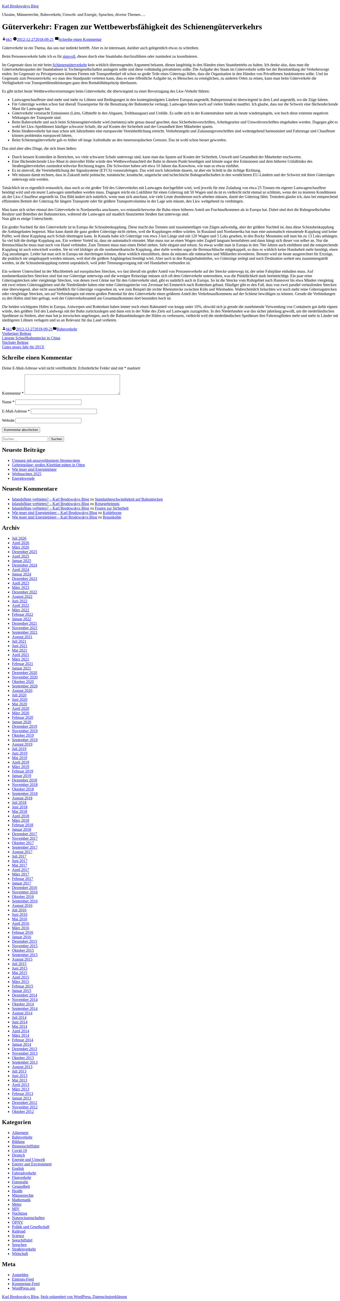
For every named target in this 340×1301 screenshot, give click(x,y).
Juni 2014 (19, 1022)
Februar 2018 (22, 825)
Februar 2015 (22, 986)
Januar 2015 (21, 991)
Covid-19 (19, 1150)
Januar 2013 (21, 1098)
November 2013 (25, 1053)
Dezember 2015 (24, 941)
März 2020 (20, 713)
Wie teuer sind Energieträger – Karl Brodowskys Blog (54, 513)
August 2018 (22, 798)
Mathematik (21, 1200)
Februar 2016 (22, 932)
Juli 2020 (19, 695)
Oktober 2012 (23, 1111)
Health (17, 1191)
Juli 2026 (19, 538)
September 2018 (25, 793)
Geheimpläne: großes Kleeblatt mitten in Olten (48, 465)
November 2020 (25, 677)
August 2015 (22, 959)
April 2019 (20, 762)
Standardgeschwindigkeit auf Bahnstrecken (129, 499)
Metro (16, 1204)
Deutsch (18, 1155)
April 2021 (20, 655)
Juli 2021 (19, 641)
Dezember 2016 (24, 887)
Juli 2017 (19, 856)
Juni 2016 (19, 914)
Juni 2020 (19, 699)
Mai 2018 (19, 811)
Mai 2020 (19, 704)
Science (18, 1236)
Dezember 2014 (24, 995)
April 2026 (20, 543)
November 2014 (25, 999)
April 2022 (20, 605)
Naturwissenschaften (28, 1218)
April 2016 (20, 923)
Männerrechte (23, 1195)
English (18, 1168)
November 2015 (25, 946)
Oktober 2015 (23, 950)
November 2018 (25, 784)
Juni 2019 (19, 753)
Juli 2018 (19, 802)
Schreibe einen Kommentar (80, 39)
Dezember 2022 (24, 592)
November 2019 (25, 731)
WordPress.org (23, 1288)
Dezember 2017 (24, 834)
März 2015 (20, 982)
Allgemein (20, 1133)
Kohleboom (112, 513)
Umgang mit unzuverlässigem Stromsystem (46, 460)
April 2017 (20, 870)
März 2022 (20, 610)
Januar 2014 (21, 1044)
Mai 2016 (19, 919)
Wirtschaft (20, 1253)
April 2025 (20, 556)
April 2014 (20, 1031)
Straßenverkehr (24, 1249)
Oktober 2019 (23, 735)
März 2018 (20, 820)
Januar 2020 (21, 722)
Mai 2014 (19, 1026)
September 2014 (25, 1008)
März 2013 (20, 1089)
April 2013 (20, 1085)
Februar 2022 (22, 614)
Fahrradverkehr (24, 1173)
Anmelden (20, 1275)
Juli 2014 (19, 1017)
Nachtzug (19, 1213)
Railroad (18, 1231)
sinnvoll (69, 56)
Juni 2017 (19, 861)
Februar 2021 (22, 664)
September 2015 (25, 955)
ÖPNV (17, 1222)
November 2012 (25, 1107)
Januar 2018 (21, 829)
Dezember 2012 (24, 1102)
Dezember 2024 (24, 565)
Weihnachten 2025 (26, 474)
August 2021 (22, 637)
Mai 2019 (19, 758)
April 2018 (20, 816)
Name (8, 402)
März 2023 (20, 587)
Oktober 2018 (23, 789)
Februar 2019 (22, 771)
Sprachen (19, 1245)
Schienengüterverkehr (70, 65)
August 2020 (22, 690)
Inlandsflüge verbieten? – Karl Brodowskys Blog (50, 499)
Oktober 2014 (23, 1004)
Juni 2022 (19, 601)
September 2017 (25, 847)
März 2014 (20, 1035)
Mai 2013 (19, 1080)
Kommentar (13, 393)
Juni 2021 (19, 646)
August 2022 (22, 596)
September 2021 (25, 632)
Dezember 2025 (24, 552)
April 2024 (20, 570)
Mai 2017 (19, 865)
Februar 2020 (22, 717)
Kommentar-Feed (26, 1284)
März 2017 (20, 874)
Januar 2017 (21, 883)
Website (8, 420)
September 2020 (25, 686)
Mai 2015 (19, 973)
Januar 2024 (21, 574)
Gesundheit (21, 1186)
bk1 (9, 39)
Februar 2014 (22, 1040)
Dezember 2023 (24, 578)
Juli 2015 (19, 964)
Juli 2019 (19, 749)
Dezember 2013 (24, 1049)
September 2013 (25, 1062)
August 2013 (22, 1067)
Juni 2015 (19, 968)
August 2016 (22, 905)
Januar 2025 (21, 561)
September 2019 (25, 740)
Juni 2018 (19, 807)
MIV (16, 1209)
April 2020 (20, 708)
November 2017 (25, 838)
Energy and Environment (32, 1164)
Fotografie (20, 1182)
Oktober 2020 (23, 681)
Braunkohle (112, 517)
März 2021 (20, 659)
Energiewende (23, 478)
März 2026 (20, 547)
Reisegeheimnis (107, 504)
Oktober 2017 (23, 843)
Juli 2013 (19, 1071)
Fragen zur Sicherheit (111, 508)
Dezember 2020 (24, 673)
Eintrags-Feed (23, 1279)
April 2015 (20, 977)
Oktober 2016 (23, 896)
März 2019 (20, 767)
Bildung (18, 1142)
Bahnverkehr (67, 329)
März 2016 (20, 928)
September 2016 (25, 901)
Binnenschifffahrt (25, 1146)
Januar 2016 (21, 937)
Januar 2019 (21, 776)
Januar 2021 (21, 668)
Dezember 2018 (24, 780)
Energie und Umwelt (28, 1159)
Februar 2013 (22, 1094)
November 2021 (25, 628)
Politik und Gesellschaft (30, 1227)
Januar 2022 (21, 619)
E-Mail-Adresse (16, 411)
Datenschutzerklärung (110, 1297)
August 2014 (22, 1013)
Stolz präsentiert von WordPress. (67, 1297)
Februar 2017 (22, 879)
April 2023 (20, 583)
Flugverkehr (21, 1177)
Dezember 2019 (24, 726)
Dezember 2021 (24, 623)
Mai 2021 (19, 650)
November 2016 (25, 892)
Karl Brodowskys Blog (20, 6)
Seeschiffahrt (22, 1240)
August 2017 (22, 852)
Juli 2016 (19, 910)
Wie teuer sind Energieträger (34, 469)
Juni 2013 (19, 1076)
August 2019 (22, 744)
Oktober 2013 (23, 1058)
